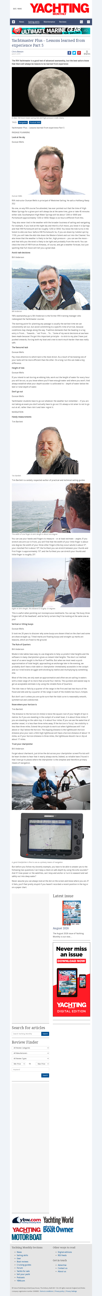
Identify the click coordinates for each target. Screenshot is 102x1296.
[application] (51, 788)
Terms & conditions (46, 1291)
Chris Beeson (17, 51)
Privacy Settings (71, 1291)
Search (45, 1034)
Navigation (23, 122)
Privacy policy (59, 1291)
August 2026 (61, 928)
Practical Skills (35, 122)
